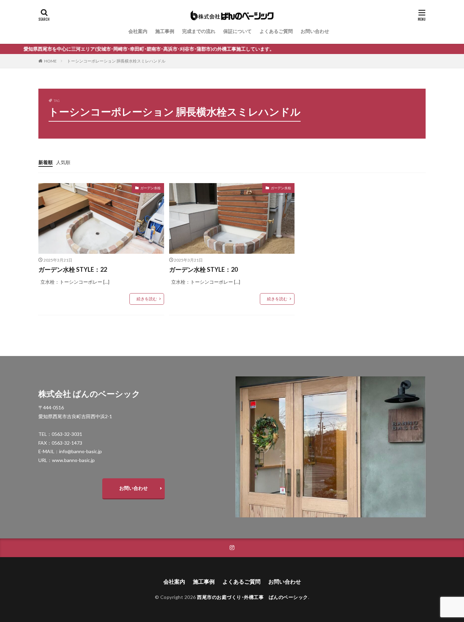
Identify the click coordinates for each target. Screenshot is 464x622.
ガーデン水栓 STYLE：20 (203, 269)
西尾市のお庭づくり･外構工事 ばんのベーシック (252, 597)
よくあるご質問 (276, 31)
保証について (237, 31)
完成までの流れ (198, 31)
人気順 (63, 162)
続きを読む (147, 298)
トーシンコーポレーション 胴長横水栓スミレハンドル (116, 61)
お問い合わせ (315, 31)
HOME (50, 61)
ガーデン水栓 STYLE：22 (72, 269)
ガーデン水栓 (150, 188)
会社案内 (137, 31)
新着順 (45, 162)
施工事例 (164, 31)
